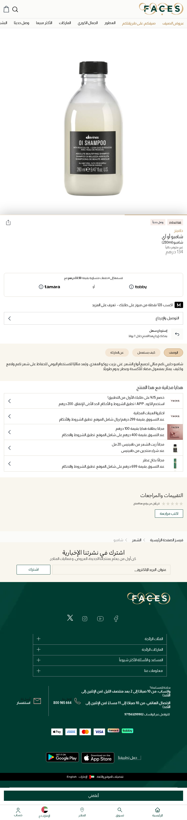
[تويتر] (70, 618)
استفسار (23, 703)
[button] (173, 23)
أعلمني (93, 796)
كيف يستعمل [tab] (146, 352)
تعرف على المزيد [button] (104, 305)
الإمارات (83, 776)
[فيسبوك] (116, 619)
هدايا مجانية (175, 222)
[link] (65, 22)
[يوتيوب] (100, 619)
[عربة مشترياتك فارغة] (6, 9)
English (72, 776)
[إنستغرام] (85, 619)
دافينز (178, 230)
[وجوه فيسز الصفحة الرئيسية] (161, 9)
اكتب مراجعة (169, 513)
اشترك (33, 569)
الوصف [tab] (173, 352)
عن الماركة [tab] (117, 352)
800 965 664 (62, 703)
